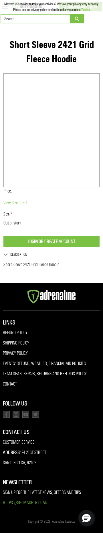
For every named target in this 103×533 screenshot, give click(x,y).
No (88, 9)
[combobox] (33, 19)
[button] (86, 518)
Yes (83, 9)
